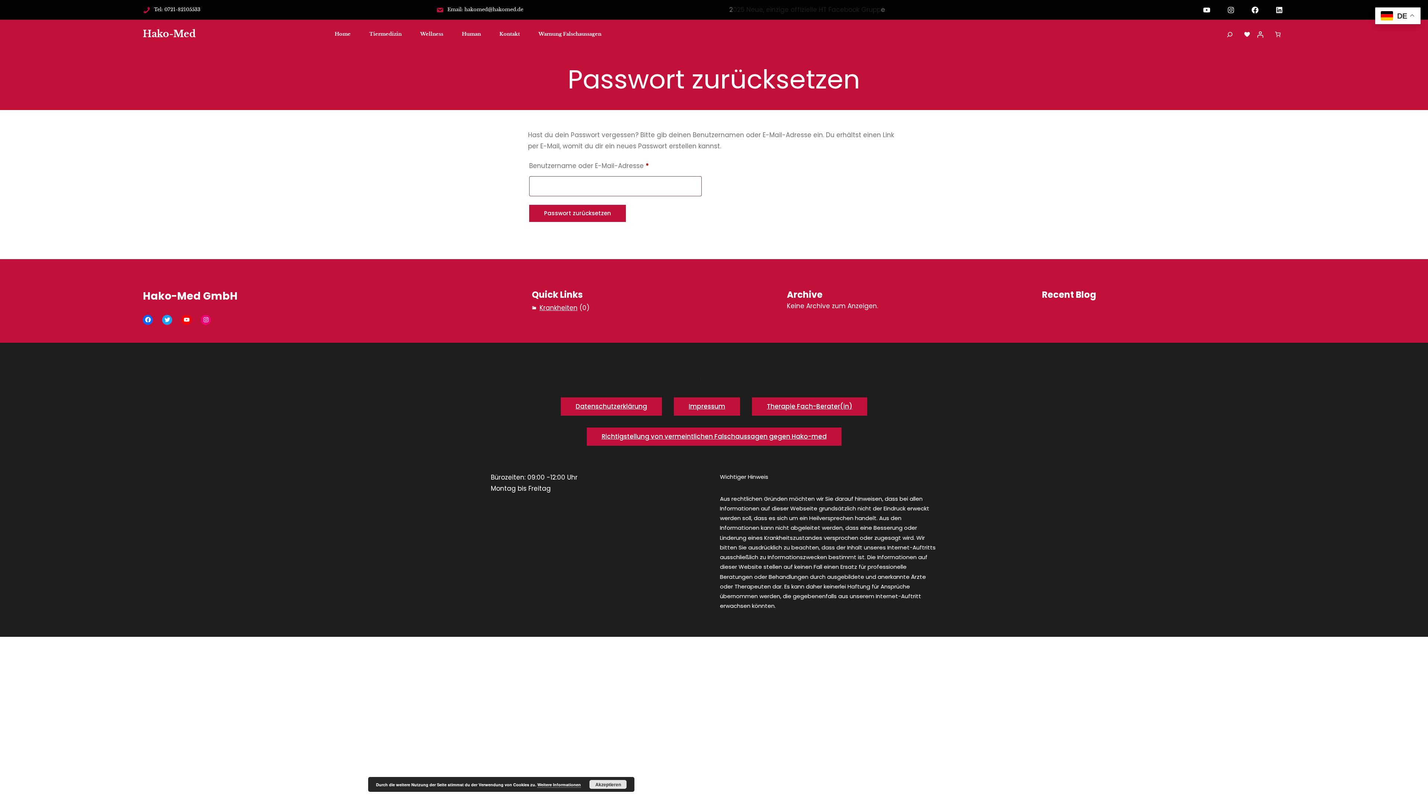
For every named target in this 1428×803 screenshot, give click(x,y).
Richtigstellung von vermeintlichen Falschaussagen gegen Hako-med (714, 436)
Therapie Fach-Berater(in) (809, 406)
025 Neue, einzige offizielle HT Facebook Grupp (807, 9)
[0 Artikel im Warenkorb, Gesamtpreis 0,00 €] (1277, 34)
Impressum (707, 406)
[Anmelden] (1260, 34)
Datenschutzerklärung (611, 406)
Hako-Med (169, 34)
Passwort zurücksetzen (577, 213)
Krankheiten (559, 307)
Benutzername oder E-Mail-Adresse (607, 165)
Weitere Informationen (559, 784)
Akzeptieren (608, 784)
